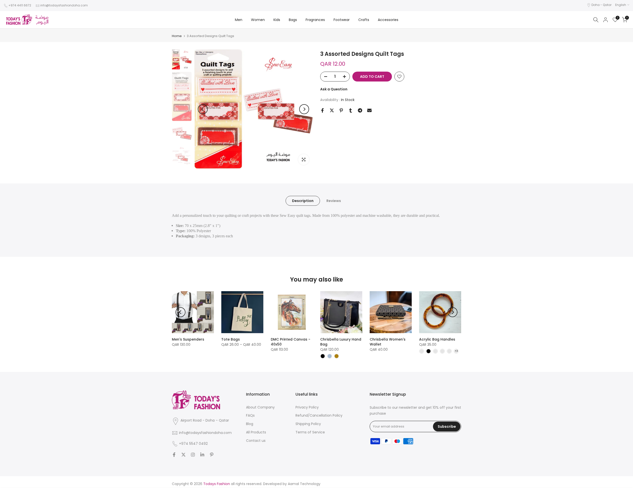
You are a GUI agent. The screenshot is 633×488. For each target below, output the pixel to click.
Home (177, 36)
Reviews (333, 200)
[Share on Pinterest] (341, 110)
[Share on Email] (369, 110)
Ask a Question (333, 89)
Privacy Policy (307, 407)
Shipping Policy (308, 423)
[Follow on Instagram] (193, 455)
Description (303, 200)
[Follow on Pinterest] (211, 455)
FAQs (250, 415)
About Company (260, 407)
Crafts (363, 19)
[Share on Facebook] (322, 110)
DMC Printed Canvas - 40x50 (290, 342)
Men (238, 19)
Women (258, 19)
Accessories (388, 19)
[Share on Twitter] (332, 110)
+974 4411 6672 (19, 5)
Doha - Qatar (601, 5)
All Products (256, 432)
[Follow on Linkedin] (202, 455)
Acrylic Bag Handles (437, 339)
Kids (276, 19)
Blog (249, 423)
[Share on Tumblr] (350, 110)
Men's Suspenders (188, 339)
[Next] (304, 109)
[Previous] (203, 109)
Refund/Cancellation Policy (318, 415)
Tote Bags (230, 339)
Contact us (256, 440)
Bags (293, 19)
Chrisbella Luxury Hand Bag (340, 342)
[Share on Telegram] (360, 110)
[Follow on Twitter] (183, 455)
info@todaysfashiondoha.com (64, 5)
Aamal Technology (304, 483)
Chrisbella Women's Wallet (388, 342)
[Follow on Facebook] (174, 455)
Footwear (342, 19)
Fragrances (315, 19)
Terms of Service (310, 432)
